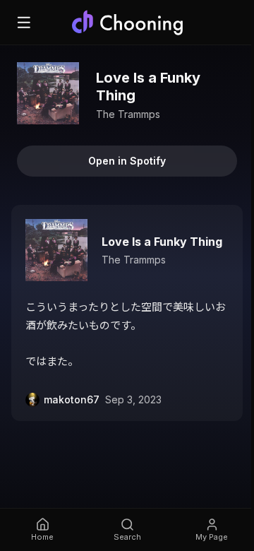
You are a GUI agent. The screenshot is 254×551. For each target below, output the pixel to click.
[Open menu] (24, 22)
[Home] (127, 22)
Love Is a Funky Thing (162, 242)
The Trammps (128, 114)
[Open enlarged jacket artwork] (48, 93)
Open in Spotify (127, 161)
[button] (127, 313)
